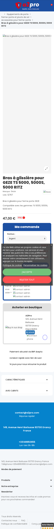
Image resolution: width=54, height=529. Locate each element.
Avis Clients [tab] (12, 390)
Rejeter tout (27, 279)
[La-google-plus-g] (12, 505)
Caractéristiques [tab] (15, 379)
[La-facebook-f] (17, 505)
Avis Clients (47, 525)
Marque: (6, 191)
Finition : (11, 234)
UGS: (5, 195)
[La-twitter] (2, 505)
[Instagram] (7, 505)
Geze (13, 191)
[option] (27, 104)
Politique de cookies (12, 265)
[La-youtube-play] (22, 505)
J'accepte (27, 272)
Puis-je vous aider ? (8, 289)
